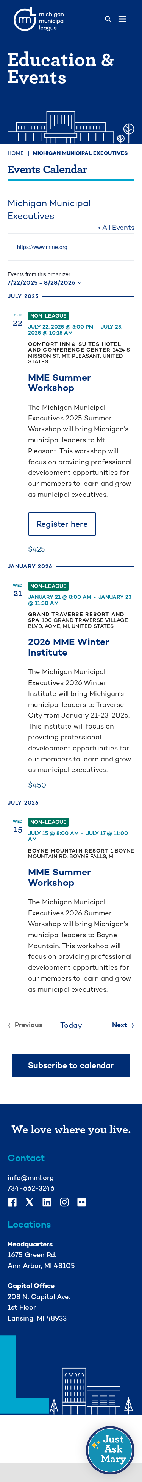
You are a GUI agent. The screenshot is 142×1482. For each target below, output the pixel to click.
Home (16, 153)
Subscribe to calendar (71, 1065)
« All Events (115, 227)
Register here (62, 524)
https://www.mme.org (42, 247)
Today (71, 1025)
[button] (110, 1450)
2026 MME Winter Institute (68, 647)
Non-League (48, 315)
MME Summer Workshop (59, 382)
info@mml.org (31, 1177)
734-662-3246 (31, 1188)
